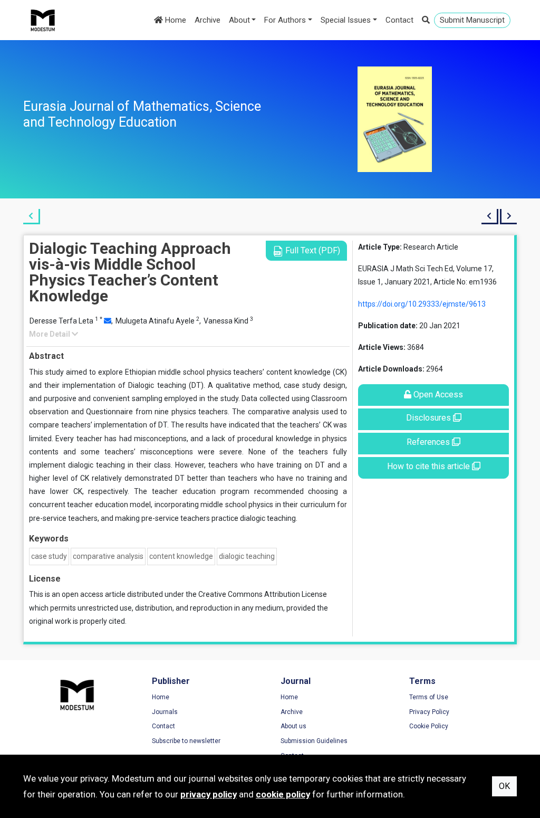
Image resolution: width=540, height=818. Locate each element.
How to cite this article (429, 466)
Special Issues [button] (346, 20)
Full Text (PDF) (311, 250)
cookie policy (283, 794)
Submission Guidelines (314, 741)
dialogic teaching (247, 556)
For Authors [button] (285, 20)
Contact (399, 20)
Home (174, 20)
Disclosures (429, 418)
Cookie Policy (428, 726)
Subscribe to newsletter (186, 741)
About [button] (239, 20)
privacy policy (208, 794)
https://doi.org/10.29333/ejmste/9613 (422, 304)
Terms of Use (428, 697)
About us (293, 726)
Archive (207, 20)
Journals (165, 712)
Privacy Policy (429, 712)
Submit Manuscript (472, 20)
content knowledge (181, 556)
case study (49, 556)
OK (504, 786)
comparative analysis (108, 556)
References (429, 442)
